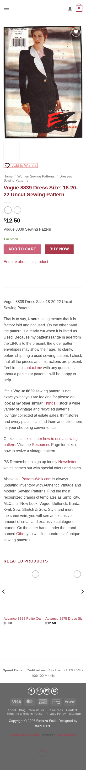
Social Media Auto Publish (25, 734)
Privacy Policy (56, 713)
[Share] (32, 741)
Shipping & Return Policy (24, 713)
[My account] (70, 8)
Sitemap (75, 713)
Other (21, 534)
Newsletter (67, 462)
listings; (49, 403)
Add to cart (22, 249)
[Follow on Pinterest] (54, 691)
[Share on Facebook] (8, 273)
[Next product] (7, 210)
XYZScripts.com (66, 734)
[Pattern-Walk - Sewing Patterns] (43, 8)
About (12, 710)
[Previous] (11, 82)
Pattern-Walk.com (36, 479)
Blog (22, 710)
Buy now (59, 249)
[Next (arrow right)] (18, 761)
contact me (33, 368)
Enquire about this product (26, 262)
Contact (71, 710)
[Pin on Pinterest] (17, 273)
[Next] (74, 82)
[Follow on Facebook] (31, 691)
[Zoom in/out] (4, 741)
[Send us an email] (46, 691)
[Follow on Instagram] (39, 691)
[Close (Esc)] (46, 741)
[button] (6, 8)
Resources (41, 445)
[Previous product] (17, 210)
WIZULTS (42, 726)
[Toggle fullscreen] (18, 741)
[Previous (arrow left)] (4, 761)
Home (8, 176)
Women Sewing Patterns (36, 176)
